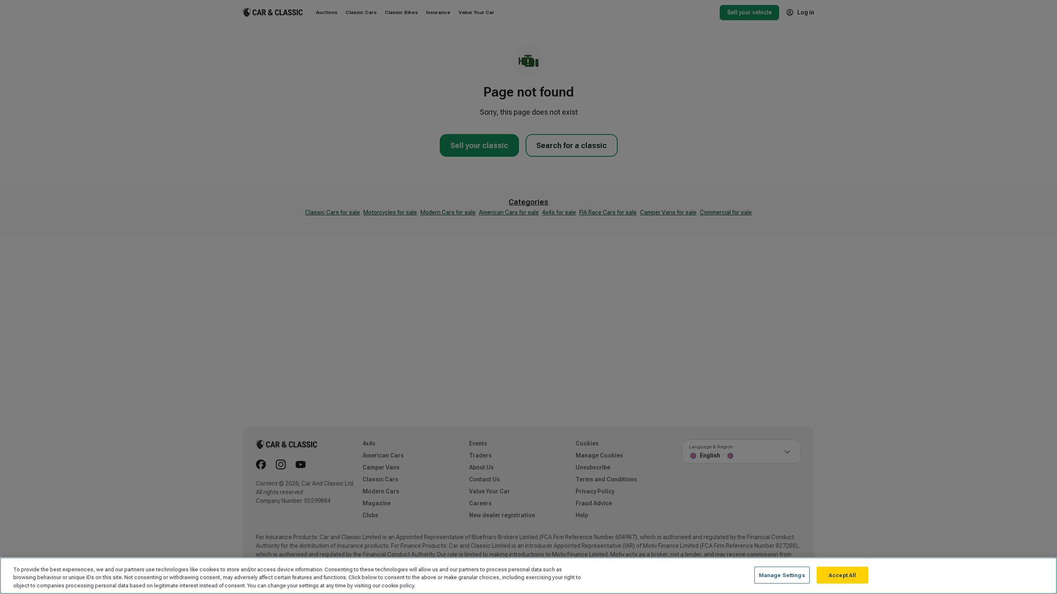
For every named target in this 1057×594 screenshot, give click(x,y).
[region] (528, 575)
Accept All (842, 575)
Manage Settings (782, 575)
